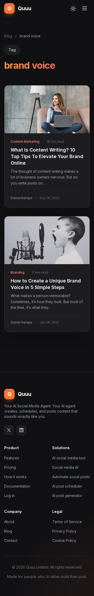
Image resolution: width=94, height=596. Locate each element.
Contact (10, 540)
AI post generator (67, 495)
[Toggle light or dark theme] (73, 8)
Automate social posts (71, 477)
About (9, 521)
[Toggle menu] (84, 8)
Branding (18, 272)
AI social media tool (68, 458)
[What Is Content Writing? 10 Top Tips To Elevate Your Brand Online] (47, 109)
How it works (15, 477)
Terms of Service (67, 521)
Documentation (17, 486)
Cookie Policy (64, 540)
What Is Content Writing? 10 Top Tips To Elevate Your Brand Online (47, 156)
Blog (8, 36)
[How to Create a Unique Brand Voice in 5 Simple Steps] (47, 240)
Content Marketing (25, 141)
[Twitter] (9, 430)
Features (11, 458)
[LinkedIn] (21, 430)
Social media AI (65, 467)
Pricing (10, 467)
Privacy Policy (64, 531)
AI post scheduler (67, 486)
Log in (9, 495)
